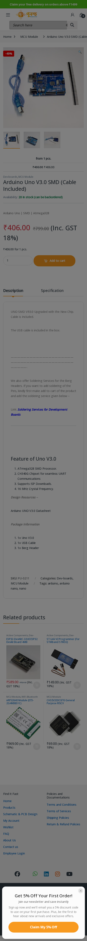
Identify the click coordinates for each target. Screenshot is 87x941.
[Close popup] (80, 890)
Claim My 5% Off (43, 927)
